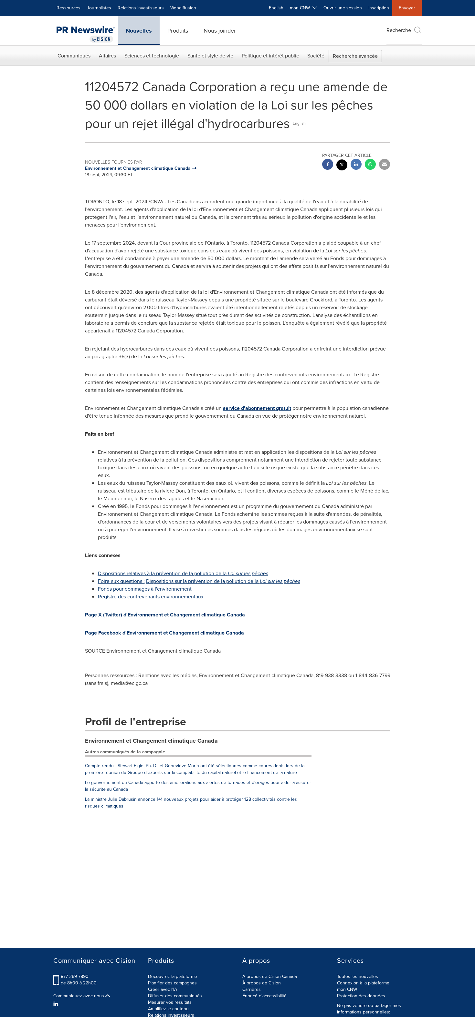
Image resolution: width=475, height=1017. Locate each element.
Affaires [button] (107, 55)
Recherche (398, 30)
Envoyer (407, 8)
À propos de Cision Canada (269, 976)
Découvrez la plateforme (172, 976)
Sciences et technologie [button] (151, 55)
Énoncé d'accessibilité (264, 995)
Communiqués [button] (74, 55)
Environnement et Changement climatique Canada (151, 741)
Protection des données (361, 995)
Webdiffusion (183, 8)
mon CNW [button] (301, 8)
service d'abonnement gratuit (257, 408)
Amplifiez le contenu (168, 1008)
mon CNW (347, 989)
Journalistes (99, 8)
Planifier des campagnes (172, 983)
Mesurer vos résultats (170, 1002)
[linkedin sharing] (356, 165)
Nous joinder (220, 30)
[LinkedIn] (56, 1004)
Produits (177, 30)
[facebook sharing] (327, 165)
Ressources (68, 8)
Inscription (378, 8)
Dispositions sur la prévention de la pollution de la (223, 581)
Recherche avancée (355, 56)
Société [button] (315, 55)
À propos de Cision (261, 983)
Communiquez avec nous (79, 996)
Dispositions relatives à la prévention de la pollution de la (183, 573)
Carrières (251, 989)
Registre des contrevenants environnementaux (151, 596)
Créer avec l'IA (162, 989)
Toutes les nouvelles (357, 976)
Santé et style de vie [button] (210, 55)
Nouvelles (139, 30)
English (276, 8)
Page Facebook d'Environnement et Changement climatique (164, 632)
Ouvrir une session (342, 8)
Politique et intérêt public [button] (270, 55)
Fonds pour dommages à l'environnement (145, 589)
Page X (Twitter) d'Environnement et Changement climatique (165, 614)
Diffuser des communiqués (175, 995)
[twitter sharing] (341, 165)
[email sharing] (384, 165)
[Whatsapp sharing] (370, 165)
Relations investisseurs (141, 8)
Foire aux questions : (121, 581)
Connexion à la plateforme (363, 983)
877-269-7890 (75, 976)
